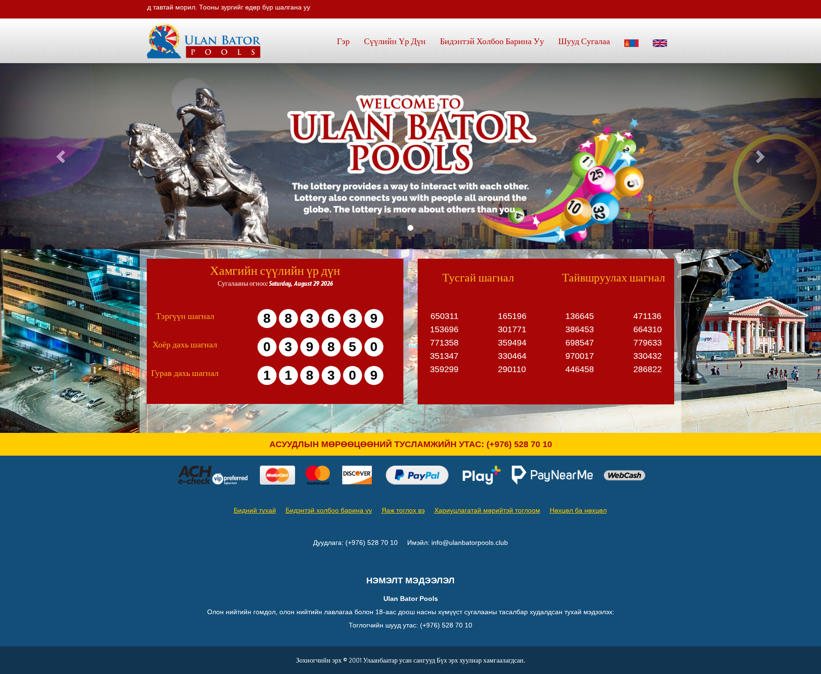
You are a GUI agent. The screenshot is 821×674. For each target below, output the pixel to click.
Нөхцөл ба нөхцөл (578, 510)
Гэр (343, 41)
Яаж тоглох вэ (403, 510)
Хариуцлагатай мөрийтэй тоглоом (487, 510)
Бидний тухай (255, 510)
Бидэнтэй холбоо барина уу (492, 41)
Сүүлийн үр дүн (395, 41)
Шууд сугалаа (584, 41)
